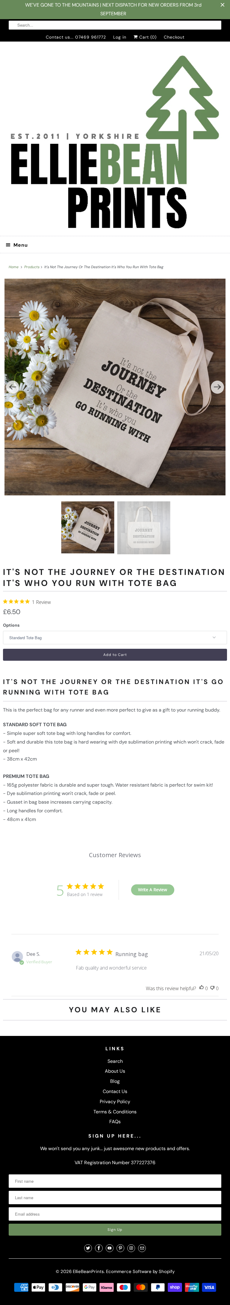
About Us (115, 1071)
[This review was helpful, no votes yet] (201, 988)
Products (32, 267)
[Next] (217, 387)
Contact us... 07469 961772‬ (76, 37)
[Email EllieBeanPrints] (142, 1248)
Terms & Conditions (115, 1112)
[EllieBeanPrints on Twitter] (88, 1248)
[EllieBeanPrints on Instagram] (131, 1248)
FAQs (115, 1121)
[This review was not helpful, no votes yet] (212, 988)
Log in (119, 37)
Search (115, 1061)
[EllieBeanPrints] (115, 141)
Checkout (174, 37)
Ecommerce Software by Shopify (140, 1272)
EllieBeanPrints (88, 1272)
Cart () (147, 37)
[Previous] (12, 387)
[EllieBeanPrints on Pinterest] (120, 1248)
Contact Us (115, 1091)
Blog (115, 1081)
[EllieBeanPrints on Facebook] (99, 1248)
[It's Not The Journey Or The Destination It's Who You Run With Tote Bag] (115, 387)
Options (11, 625)
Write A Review (152, 889)
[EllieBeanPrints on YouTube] (110, 1248)
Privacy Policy (115, 1101)
